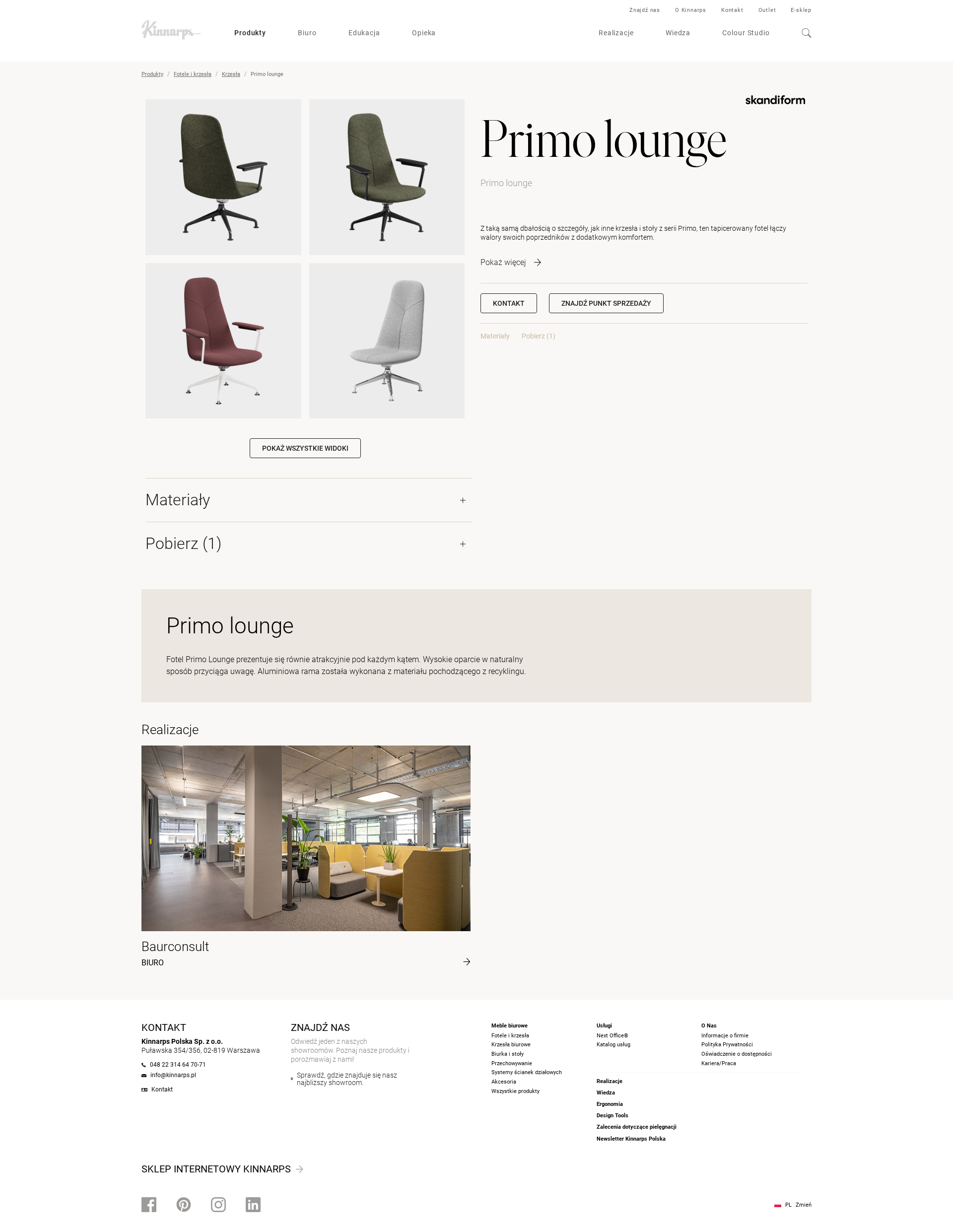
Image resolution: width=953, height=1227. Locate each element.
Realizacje (616, 33)
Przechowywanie (511, 1063)
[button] (606, 303)
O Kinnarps (690, 10)
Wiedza (678, 33)
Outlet (767, 10)
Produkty (250, 33)
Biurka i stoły (507, 1054)
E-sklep (801, 10)
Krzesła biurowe (511, 1044)
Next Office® (612, 1035)
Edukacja (364, 33)
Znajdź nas (644, 10)
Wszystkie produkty (515, 1091)
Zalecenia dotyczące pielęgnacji (637, 1127)
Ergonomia (610, 1104)
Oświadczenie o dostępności (736, 1054)
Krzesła (231, 74)
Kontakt (732, 10)
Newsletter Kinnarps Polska (631, 1139)
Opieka (424, 33)
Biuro (307, 33)
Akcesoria (503, 1082)
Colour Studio (746, 33)
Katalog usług (613, 1044)
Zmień (804, 1205)
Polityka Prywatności (727, 1044)
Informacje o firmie (725, 1035)
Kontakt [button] (509, 303)
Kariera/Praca (718, 1063)
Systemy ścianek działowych (526, 1072)
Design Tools (612, 1115)
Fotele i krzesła (192, 74)
